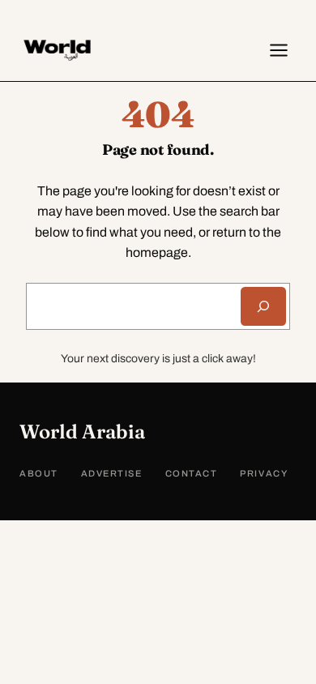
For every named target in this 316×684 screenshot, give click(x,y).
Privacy (264, 473)
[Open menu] (279, 50)
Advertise (112, 473)
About (38, 473)
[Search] (263, 306)
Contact (191, 473)
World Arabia (82, 431)
